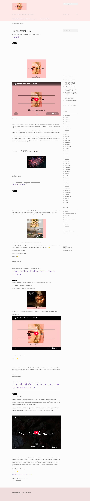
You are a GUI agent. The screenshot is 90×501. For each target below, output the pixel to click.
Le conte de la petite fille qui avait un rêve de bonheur (33, 272)
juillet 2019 (67, 130)
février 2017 (67, 186)
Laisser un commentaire (35, 34)
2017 (18, 23)
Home (15, 23)
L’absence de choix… (73, 100)
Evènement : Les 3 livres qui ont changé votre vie (71, 90)
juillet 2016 (67, 200)
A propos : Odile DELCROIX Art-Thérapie (25, 14)
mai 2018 (66, 155)
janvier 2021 (67, 121)
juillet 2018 (67, 150)
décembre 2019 (67, 128)
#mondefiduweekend (69, 217)
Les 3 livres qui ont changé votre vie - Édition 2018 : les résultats (71, 87)
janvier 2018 (67, 163)
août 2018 (67, 148)
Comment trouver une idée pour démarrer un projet (71, 93)
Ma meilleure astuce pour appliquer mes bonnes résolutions (70, 83)
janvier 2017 (67, 188)
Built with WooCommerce (17, 494)
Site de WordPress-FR (67, 250)
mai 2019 (66, 132)
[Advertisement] (70, 53)
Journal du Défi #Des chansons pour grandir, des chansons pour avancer (35, 386)
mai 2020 (66, 125)
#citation (66, 211)
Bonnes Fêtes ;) (19, 184)
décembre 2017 (67, 165)
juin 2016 (66, 202)
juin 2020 (66, 123)
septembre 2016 (68, 196)
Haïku (66, 221)
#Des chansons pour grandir (22, 478)
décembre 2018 (67, 140)
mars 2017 (67, 184)
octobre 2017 (67, 169)
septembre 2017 (68, 171)
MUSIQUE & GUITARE (44, 19)
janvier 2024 (67, 119)
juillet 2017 (67, 175)
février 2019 (67, 136)
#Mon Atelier (67, 215)
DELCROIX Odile (27, 34)
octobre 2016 (67, 194)
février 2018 (67, 161)
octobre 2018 (67, 144)
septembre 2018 (68, 146)
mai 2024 (66, 117)
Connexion (65, 246)
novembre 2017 (67, 167)
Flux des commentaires (67, 248)
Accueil (13, 14)
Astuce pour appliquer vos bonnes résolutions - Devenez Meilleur (70, 81)
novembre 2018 (67, 142)
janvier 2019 (67, 138)
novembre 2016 (67, 192)
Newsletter (67, 224)
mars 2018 (67, 159)
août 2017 (67, 173)
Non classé (19, 175)
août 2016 (67, 198)
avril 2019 (66, 134)
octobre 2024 (67, 115)
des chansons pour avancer (70, 219)
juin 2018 (66, 152)
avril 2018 (66, 157)
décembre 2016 (67, 190)
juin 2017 (66, 177)
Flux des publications (67, 247)
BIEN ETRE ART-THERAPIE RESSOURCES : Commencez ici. (24, 19)
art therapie (18, 176)
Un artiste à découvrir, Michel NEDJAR (69, 97)
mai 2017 (66, 179)
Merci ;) (15, 36)
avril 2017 (66, 181)
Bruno (66, 97)
